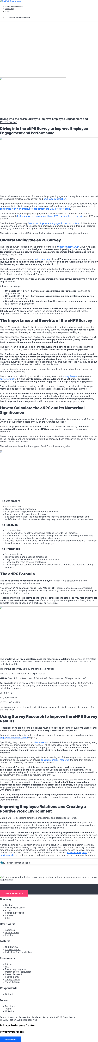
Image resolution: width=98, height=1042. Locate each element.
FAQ (7, 966)
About (8, 910)
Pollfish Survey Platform (14, 6)
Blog (7, 918)
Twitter (8, 1008)
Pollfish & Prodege (14, 913)
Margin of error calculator (18, 971)
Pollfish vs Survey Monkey (18, 952)
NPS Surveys (11, 947)
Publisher (36, 1017)
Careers (9, 915)
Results (9, 935)
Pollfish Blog (9, 9)
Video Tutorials (13, 982)
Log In (7, 11)
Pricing (8, 964)
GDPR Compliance (65, 1017)
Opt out (9, 994)
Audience (10, 930)
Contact (9, 905)
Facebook (10, 1006)
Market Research (13, 974)
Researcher (24, 1017)
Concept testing (13, 949)
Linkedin (9, 1011)
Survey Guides (12, 979)
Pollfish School (12, 977)
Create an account (14, 893)
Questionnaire (12, 932)
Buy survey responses (16, 969)
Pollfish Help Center (15, 907)
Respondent (49, 1017)
